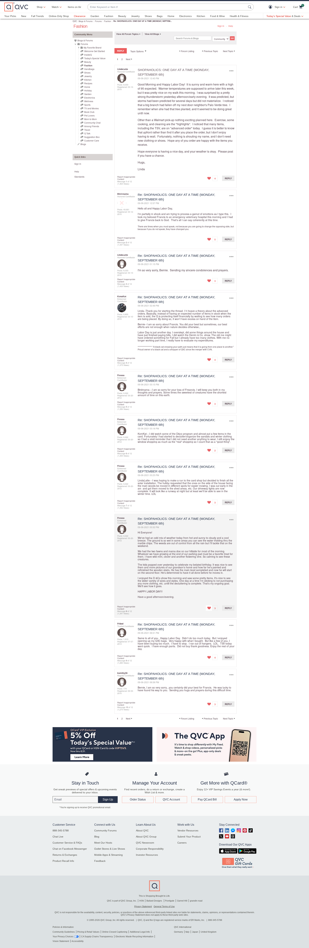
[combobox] (167, 7)
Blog (96, 836)
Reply (228, 178)
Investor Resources (147, 854)
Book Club (89, 111)
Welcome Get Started (94, 51)
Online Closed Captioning (114, 932)
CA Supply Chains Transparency (97, 936)
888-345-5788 (61, 830)
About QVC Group (146, 836)
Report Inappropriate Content (126, 177)
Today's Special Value (95, 58)
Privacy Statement (143, 906)
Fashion (108, 16)
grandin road (196, 901)
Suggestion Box (92, 136)
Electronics (185, 16)
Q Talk (87, 133)
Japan (195, 932)
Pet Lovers (89, 115)
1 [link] (117, 59)
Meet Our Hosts (103, 842)
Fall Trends (37, 16)
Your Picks (10, 16)
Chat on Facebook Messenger (70, 848)
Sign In (220, 25)
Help (230, 25)
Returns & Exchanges (65, 854)
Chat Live (58, 836)
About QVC (142, 830)
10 (127, 707)
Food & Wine (217, 16)
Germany (178, 932)
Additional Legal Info (140, 932)
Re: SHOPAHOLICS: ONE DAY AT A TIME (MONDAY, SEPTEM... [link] (142, 21)
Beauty (122, 16)
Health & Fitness (239, 16)
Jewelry (135, 16)
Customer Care (91, 140)
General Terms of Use (164, 906)
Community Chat (92, 122)
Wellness (88, 101)
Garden (94, 16)
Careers (182, 842)
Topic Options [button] (137, 51)
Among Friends (91, 126)
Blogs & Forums (86, 21)
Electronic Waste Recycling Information (134, 936)
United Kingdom (208, 932)
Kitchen (201, 16)
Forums (98, 21)
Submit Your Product (189, 836)
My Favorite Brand (92, 47)
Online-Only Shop (59, 16)
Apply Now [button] (241, 799)
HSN (141, 901)
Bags (160, 16)
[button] (271, 7)
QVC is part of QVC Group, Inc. (122, 901)
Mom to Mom (90, 119)
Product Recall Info (63, 860)
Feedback (100, 860)
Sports (87, 104)
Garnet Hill (182, 901)
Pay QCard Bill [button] (207, 799)
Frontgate (169, 901)
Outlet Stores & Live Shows (109, 848)
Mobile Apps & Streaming (108, 854)
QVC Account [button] (171, 799)
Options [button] (231, 71)
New (23, 16)
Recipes (88, 83)
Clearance (79, 16)
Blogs (83, 144)
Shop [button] (40, 7)
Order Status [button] (138, 799)
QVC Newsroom (145, 842)
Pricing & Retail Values (88, 932)
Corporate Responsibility (150, 848)
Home (171, 16)
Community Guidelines (64, 932)
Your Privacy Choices (63, 936)
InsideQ (88, 54)
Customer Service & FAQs (67, 842)
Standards (79, 176)
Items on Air (74, 7)
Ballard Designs (154, 901)
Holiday (88, 90)
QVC (75, 21)
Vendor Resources (187, 830)
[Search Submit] (250, 7)
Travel (87, 129)
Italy (187, 932)
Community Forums (105, 830)
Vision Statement (61, 941)
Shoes (148, 16)
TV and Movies (91, 108)
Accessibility (78, 941)
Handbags (89, 68)
